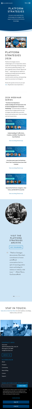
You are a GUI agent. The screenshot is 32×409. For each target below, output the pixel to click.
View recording (13, 140)
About (3, 362)
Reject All (16, 402)
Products (4, 364)
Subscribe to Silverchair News (8, 310)
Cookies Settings (16, 397)
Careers (4, 373)
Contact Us (6, 355)
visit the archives (16, 247)
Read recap (20, 140)
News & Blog (5, 370)
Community (5, 367)
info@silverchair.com (7, 350)
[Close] (29, 389)
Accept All (16, 406)
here (6, 84)
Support (4, 376)
